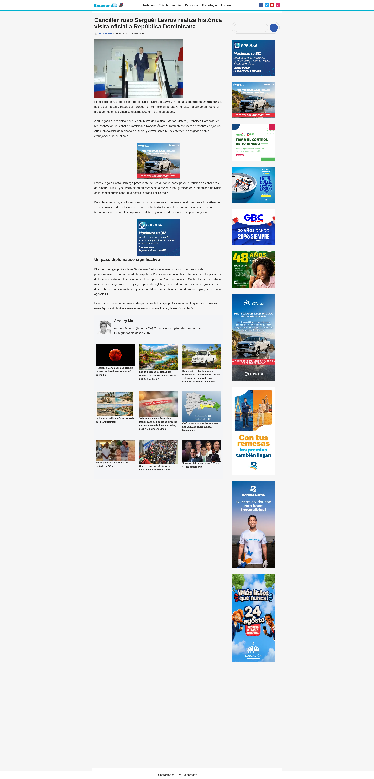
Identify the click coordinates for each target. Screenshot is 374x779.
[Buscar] (274, 28)
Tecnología (209, 5)
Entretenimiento (170, 5)
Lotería (226, 5)
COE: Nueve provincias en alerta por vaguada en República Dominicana (200, 427)
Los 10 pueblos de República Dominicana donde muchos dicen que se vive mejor (157, 375)
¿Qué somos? (188, 775)
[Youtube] (272, 5)
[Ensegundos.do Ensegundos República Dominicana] (108, 5)
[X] (267, 5)
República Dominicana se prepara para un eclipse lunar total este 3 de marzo (114, 371)
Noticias (149, 5)
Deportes (191, 5)
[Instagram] (278, 5)
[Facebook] (261, 5)
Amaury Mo (105, 33)
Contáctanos (166, 775)
